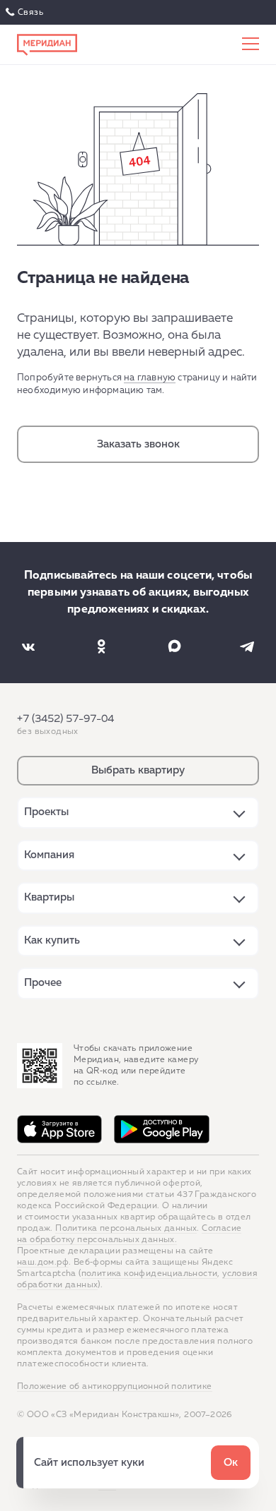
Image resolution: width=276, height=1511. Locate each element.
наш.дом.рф (43, 1262)
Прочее (43, 982)
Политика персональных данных (126, 1228)
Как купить (52, 940)
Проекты (46, 812)
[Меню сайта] (250, 44)
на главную (150, 378)
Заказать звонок (138, 444)
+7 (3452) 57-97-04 (65, 719)
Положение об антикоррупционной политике (114, 1387)
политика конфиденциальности (149, 1274)
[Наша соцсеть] (28, 646)
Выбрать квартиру (138, 770)
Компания (49, 855)
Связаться (26, 12)
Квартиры (49, 897)
